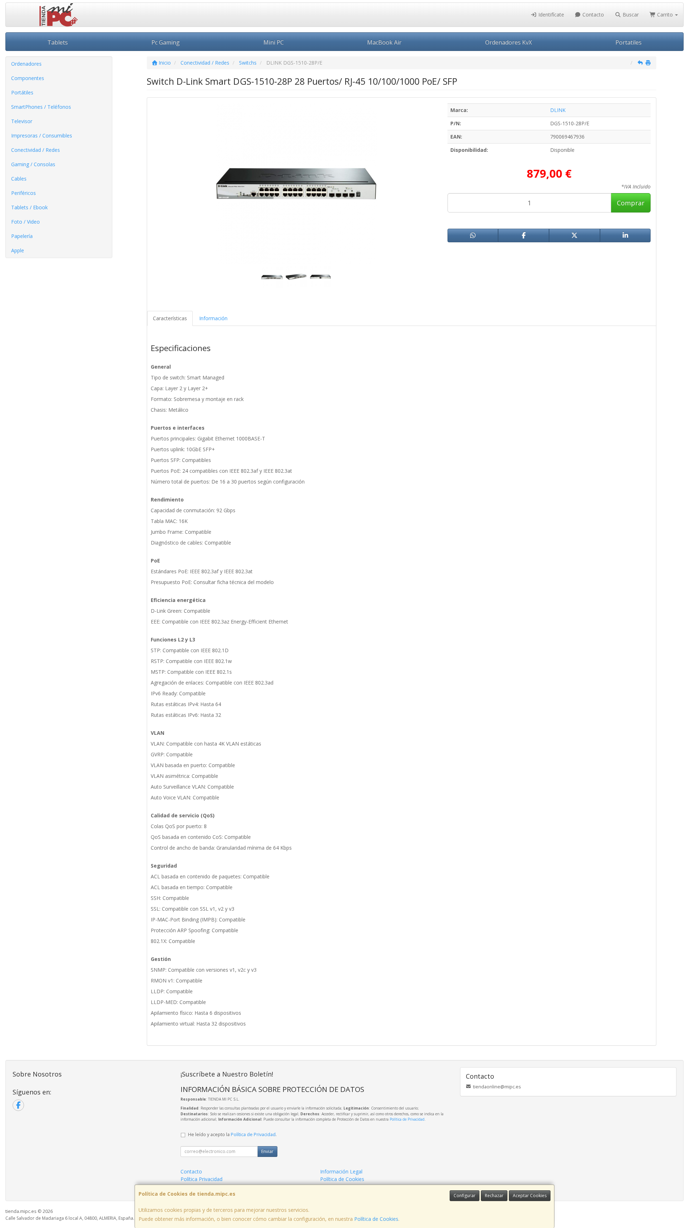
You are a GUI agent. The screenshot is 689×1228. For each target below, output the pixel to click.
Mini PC (273, 42)
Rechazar (494, 1195)
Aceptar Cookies (530, 1195)
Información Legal (341, 1171)
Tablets (57, 42)
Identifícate (550, 14)
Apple (17, 250)
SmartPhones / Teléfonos (41, 106)
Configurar (464, 1195)
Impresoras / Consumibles (41, 135)
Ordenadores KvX (508, 42)
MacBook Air (384, 42)
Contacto (592, 14)
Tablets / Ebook (29, 207)
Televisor (21, 121)
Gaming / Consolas (33, 164)
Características (170, 318)
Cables (19, 178)
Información (213, 318)
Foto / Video (25, 221)
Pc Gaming (165, 42)
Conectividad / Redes (35, 149)
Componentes (27, 78)
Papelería (22, 236)
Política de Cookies (376, 1218)
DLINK (558, 110)
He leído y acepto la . (232, 1134)
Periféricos (23, 193)
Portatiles (628, 42)
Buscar (630, 14)
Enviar (267, 1151)
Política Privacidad (201, 1179)
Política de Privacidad (407, 1119)
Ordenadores (26, 63)
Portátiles (22, 92)
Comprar (631, 203)
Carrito (665, 14)
